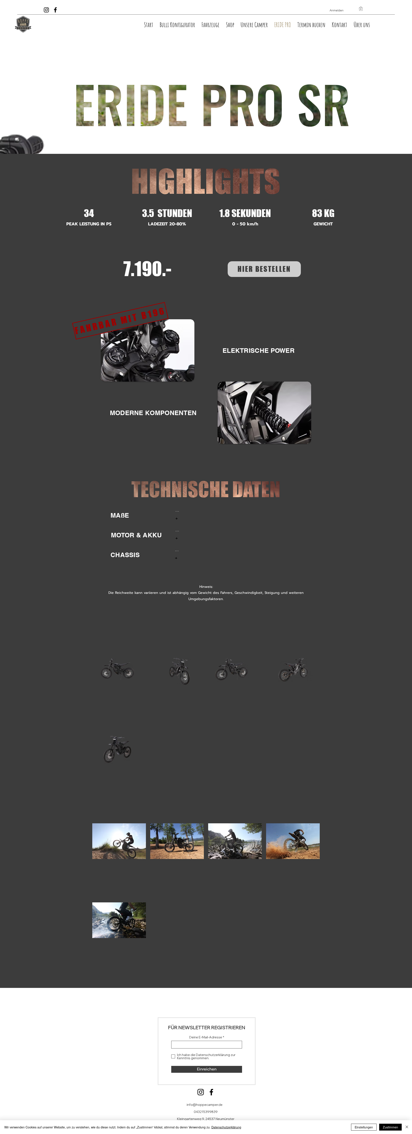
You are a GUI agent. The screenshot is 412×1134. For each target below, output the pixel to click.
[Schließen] (406, 1127)
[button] (361, 8)
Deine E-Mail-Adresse (205, 1037)
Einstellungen (364, 1127)
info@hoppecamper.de (205, 1105)
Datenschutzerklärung (226, 1127)
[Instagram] (200, 1092)
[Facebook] (211, 1092)
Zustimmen (390, 1127)
